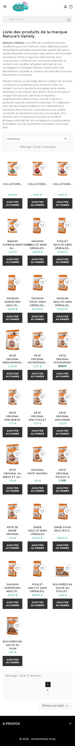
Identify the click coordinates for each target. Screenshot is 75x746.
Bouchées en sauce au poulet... (62, 588)
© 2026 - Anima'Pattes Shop (37, 739)
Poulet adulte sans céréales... (62, 245)
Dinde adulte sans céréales (37, 531)
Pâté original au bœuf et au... (12, 473)
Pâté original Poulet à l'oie (62, 475)
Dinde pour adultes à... (62, 529)
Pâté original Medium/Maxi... (13, 359)
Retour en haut (55, 706)
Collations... (12, 184)
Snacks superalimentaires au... (17, 245)
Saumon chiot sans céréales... (37, 302)
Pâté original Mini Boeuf (13, 416)
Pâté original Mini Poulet (38, 416)
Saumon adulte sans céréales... (37, 245)
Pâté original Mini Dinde (62, 416)
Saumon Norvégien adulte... (13, 302)
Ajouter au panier (12, 203)
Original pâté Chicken (37, 471)
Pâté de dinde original (12, 531)
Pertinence (37, 139)
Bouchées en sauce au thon (12, 645)
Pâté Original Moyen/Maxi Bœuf (62, 361)
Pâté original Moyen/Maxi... (37, 359)
